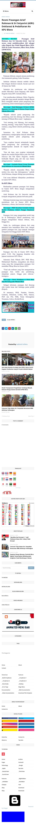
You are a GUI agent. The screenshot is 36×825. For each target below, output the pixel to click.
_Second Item (5, 771)
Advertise (4, 737)
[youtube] (10, 727)
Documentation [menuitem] (6, 690)
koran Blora (5, 595)
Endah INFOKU (6, 16)
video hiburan (5, 605)
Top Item (20, 740)
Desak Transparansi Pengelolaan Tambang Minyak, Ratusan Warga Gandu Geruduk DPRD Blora (17, 388)
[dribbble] (26, 730)
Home (3, 665)
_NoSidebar (21, 781)
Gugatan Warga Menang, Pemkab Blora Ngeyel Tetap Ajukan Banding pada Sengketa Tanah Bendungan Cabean (22, 556)
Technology (5, 765)
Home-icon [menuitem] (5, 675)
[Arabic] (11, 486)
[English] (3, 475)
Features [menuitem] (20, 675)
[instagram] (10, 697)
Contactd (20, 762)
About (20, 665)
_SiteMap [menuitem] (20, 684)
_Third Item (21, 771)
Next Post (30, 416)
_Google (20, 765)
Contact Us (5, 709)
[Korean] (7, 486)
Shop (3, 787)
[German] (11, 475)
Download (21, 787)
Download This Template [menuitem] (25, 693)
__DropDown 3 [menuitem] (22, 681)
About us (4, 740)
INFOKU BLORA (6, 586)
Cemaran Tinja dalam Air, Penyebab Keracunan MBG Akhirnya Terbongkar (17, 409)
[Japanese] (3, 486)
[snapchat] (10, 730)
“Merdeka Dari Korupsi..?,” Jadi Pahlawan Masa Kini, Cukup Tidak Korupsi (20, 539)
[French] (7, 475)
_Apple (3, 768)
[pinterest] (26, 697)
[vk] (26, 724)
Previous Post (6, 416)
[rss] (10, 721)
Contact (4, 668)
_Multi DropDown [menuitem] (6, 678)
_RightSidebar (22, 778)
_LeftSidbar (5, 781)
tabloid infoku (10, 33)
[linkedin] (26, 727)
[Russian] (11, 480)
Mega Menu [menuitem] (21, 687)
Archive (20, 759)
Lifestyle (4, 784)
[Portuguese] (15, 480)
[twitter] (26, 718)
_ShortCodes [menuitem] (5, 684)
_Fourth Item (5, 774)
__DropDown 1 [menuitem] (22, 678)
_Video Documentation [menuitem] (8, 693)
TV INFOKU (5, 577)
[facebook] (10, 718)
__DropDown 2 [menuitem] (6, 681)
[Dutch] (7, 480)
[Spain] (15, 475)
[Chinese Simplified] (15, 486)
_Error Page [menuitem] (5, 687)
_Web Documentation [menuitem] (24, 690)
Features (4, 778)
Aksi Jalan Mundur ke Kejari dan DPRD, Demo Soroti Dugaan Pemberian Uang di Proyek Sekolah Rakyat (17, 368)
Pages (3, 762)
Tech (19, 784)
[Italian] (3, 480)
